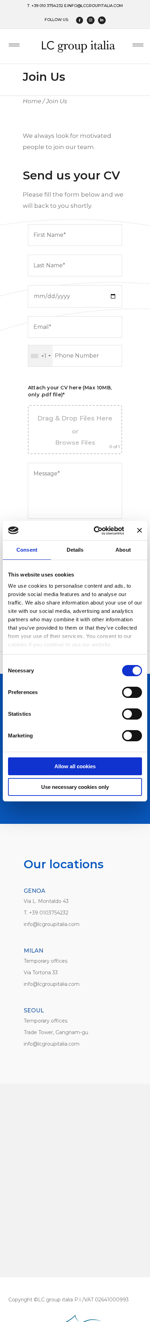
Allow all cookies (75, 766)
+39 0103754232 (48, 913)
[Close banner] (139, 530)
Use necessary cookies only (75, 787)
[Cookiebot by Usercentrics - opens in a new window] (94, 530)
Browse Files (75, 442)
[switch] (132, 692)
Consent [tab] (26, 550)
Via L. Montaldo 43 (46, 901)
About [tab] (123, 550)
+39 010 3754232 (47, 5)
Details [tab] (75, 550)
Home (32, 101)
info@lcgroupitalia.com (95, 5)
